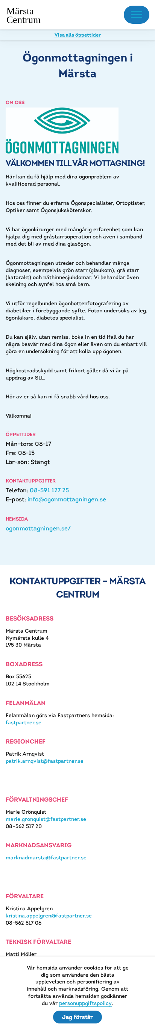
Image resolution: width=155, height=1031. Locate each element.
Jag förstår (77, 1016)
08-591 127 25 (49, 490)
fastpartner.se (23, 722)
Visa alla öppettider (78, 35)
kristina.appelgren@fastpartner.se (49, 915)
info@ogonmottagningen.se (66, 499)
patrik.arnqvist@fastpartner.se (45, 761)
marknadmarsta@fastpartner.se (46, 857)
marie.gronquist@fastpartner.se (46, 819)
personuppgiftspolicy (85, 1003)
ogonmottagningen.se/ (38, 528)
